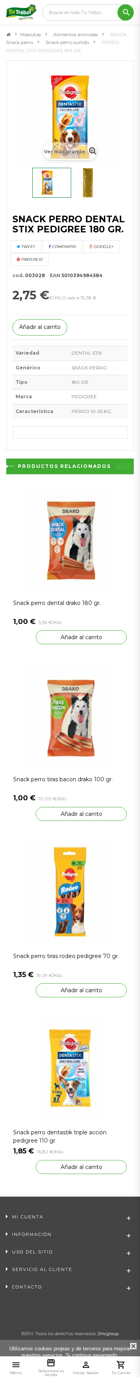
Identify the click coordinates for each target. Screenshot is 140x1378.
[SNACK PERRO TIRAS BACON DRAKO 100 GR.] (70, 715)
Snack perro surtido (67, 42)
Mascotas (30, 34)
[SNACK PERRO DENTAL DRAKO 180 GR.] (70, 538)
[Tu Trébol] (21, 12)
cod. (18, 275)
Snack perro (19, 42)
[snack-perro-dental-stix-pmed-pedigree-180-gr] (92, 183)
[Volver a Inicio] (8, 35)
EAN (53, 275)
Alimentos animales (75, 34)
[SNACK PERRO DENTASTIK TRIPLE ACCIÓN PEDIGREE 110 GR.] (70, 1067)
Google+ (103, 246)
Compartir (63, 246)
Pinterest (31, 259)
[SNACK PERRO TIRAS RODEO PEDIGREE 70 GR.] (70, 891)
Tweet (27, 246)
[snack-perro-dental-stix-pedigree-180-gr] (51, 183)
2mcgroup (108, 1333)
